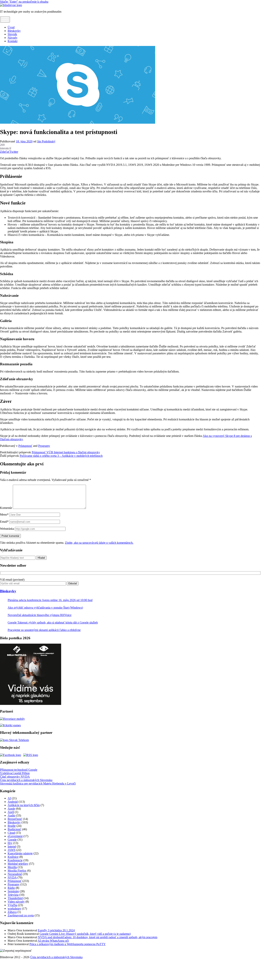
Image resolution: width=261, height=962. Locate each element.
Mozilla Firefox (17, 870)
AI (9, 798)
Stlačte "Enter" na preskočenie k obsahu (24, 1)
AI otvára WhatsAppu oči (53, 940)
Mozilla (12, 867)
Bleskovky (14, 30)
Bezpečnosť (15, 819)
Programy (44, 445)
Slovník (12, 34)
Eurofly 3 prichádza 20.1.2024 (56, 930)
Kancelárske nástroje (20, 853)
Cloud (11, 832)
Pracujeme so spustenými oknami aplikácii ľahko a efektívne (44, 630)
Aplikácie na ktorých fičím (24, 805)
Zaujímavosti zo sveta (21, 915)
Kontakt (12, 41)
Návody (12, 37)
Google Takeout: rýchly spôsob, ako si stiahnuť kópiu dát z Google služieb (53, 622)
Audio (11, 815)
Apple (11, 808)
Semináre (13, 891)
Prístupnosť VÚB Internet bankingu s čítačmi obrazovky (66, 452)
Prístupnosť (25, 445)
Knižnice (13, 856)
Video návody (16, 901)
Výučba (12, 905)
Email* (4, 521)
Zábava (12, 912)
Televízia (13, 894)
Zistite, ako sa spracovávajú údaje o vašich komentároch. (99, 542)
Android (13, 801)
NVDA (12, 877)
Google (12, 839)
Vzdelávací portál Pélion (15, 773)
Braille (12, 825)
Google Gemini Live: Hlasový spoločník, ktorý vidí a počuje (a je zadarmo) (85, 933)
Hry (10, 843)
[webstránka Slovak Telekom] (14, 740)
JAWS (11, 850)
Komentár (6, 507)
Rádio (11, 887)
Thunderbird (15, 898)
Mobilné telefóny (18, 863)
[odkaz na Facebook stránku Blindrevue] (10, 755)
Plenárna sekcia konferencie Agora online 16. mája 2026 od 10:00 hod (50, 600)
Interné (12, 846)
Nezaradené (15, 874)
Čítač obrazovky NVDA (15, 776)
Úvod (11, 27)
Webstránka (7, 528)
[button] (16, 950)
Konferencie (15, 860)
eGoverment (15, 836)
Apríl (11, 812)
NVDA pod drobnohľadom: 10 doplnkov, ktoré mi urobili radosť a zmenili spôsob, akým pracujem (97, 937)
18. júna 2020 (24, 141)
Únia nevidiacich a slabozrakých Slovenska (26, 780)
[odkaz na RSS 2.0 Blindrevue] (30, 755)
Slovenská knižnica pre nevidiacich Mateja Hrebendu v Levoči (38, 783)
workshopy (14, 908)
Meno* (4, 514)
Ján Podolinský (46, 141)
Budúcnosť (14, 829)
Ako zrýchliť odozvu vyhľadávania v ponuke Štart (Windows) (45, 607)
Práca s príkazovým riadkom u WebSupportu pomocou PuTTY (67, 944)
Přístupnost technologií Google (18, 769)
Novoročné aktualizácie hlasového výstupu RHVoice (39, 615)
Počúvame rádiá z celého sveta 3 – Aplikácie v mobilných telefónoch (61, 455)
